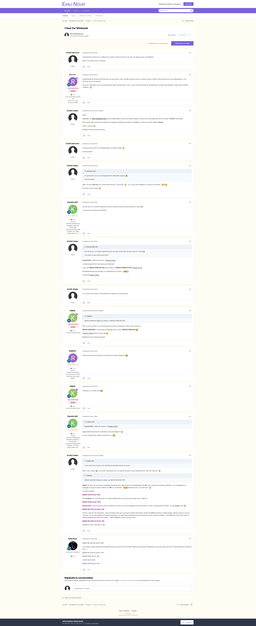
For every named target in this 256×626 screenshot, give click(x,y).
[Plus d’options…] (190, 53)
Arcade (86, 36)
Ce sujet (184, 10)
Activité (76, 10)
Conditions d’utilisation (92, 623)
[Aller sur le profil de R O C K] (72, 81)
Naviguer (67, 10)
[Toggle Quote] (85, 171)
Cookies (134, 611)
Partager (173, 35)
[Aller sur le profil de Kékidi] (72, 317)
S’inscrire (188, 4)
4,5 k (73, 330)
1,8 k (73, 219)
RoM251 (72, 351)
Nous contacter (124, 611)
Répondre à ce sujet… (82, 588)
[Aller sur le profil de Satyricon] (72, 545)
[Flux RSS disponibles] (191, 604)
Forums (65, 15)
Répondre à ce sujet (182, 43)
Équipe (74, 15)
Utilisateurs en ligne (85, 15)
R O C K (72, 75)
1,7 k (73, 94)
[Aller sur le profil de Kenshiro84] (72, 209)
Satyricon (72, 539)
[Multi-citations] (83, 66)
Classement (99, 15)
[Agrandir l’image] (91, 87)
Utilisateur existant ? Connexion (170, 4)
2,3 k (73, 368)
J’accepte (187, 622)
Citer (88, 67)
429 (73, 556)
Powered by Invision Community (128, 615)
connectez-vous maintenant (129, 580)
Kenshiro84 (72, 202)
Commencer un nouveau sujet (158, 43)
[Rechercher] (191, 10)
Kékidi (72, 311)
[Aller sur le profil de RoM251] (72, 358)
